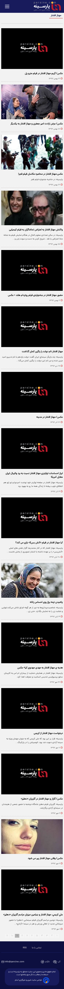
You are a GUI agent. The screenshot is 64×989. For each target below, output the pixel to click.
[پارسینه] (45, 6)
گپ (59, 961)
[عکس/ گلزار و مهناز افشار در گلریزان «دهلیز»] (32, 774)
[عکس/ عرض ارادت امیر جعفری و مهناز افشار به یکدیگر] (32, 102)
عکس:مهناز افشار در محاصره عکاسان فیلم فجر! (40, 174)
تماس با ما (36, 948)
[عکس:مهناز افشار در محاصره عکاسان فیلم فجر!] (32, 152)
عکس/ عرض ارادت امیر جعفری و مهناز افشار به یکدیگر (37, 124)
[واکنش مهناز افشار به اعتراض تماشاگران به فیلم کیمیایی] (32, 208)
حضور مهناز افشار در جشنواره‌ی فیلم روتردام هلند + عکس (35, 295)
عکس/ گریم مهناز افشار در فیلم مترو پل (44, 73)
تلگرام (47, 961)
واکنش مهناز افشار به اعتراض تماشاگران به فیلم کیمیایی (36, 230)
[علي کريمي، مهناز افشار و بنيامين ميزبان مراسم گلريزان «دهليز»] (32, 889)
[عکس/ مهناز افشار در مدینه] (32, 392)
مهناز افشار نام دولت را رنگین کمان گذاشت (42, 352)
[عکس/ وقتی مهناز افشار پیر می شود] (32, 836)
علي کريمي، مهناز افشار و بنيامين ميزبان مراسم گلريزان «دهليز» (33, 915)
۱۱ (7, 936)
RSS (25, 948)
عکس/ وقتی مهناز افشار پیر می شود (45, 858)
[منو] (7, 6)
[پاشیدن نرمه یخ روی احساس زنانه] (32, 580)
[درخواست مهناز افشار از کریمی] (32, 708)
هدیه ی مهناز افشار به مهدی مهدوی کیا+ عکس (40, 668)
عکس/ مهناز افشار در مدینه (49, 417)
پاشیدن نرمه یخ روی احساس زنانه (46, 602)
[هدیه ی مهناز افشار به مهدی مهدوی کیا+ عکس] (32, 643)
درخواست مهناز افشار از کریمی (48, 733)
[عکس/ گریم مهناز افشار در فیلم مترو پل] (32, 48)
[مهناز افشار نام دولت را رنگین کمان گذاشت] (32, 326)
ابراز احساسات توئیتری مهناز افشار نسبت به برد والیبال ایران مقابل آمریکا (34, 475)
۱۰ (12, 936)
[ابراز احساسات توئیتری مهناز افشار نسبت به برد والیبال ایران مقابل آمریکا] (32, 448)
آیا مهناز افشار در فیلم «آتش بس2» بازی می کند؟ (39, 543)
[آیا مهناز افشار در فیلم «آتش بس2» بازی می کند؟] (32, 517)
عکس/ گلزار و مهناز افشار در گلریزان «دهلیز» (42, 799)
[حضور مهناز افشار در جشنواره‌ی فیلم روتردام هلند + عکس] (32, 270)
